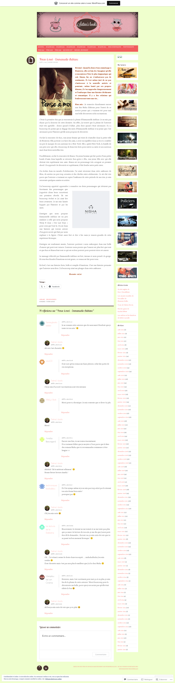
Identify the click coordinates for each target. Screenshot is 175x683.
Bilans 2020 (91, 47)
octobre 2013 (122, 623)
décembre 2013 (123, 615)
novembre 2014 (123, 573)
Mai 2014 (120, 596)
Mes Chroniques (114, 47)
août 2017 (121, 512)
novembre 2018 (123, 455)
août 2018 (121, 467)
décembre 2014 (123, 569)
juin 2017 (120, 520)
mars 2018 (121, 486)
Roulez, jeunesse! (81, 50)
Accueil (41, 47)
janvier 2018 (122, 493)
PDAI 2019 (58, 50)
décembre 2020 (123, 360)
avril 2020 (121, 390)
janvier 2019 (122, 448)
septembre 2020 (123, 371)
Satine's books (53, 62)
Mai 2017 (120, 524)
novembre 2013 (123, 619)
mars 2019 (121, 440)
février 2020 (122, 398)
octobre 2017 (122, 505)
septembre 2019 (123, 417)
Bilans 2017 (60, 47)
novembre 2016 (123, 547)
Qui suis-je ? (67, 50)
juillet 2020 (121, 379)
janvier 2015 (122, 566)
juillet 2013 (121, 634)
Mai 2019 (120, 432)
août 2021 (121, 330)
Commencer (113, 3)
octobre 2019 (122, 413)
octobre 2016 (122, 550)
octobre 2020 (122, 368)
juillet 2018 (121, 470)
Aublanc (42, 299)
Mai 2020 (121, 387)
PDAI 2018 (49, 50)
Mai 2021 (120, 341)
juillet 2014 (121, 588)
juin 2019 (120, 428)
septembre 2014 (123, 581)
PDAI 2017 (41, 50)
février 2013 (122, 646)
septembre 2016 (123, 554)
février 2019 (122, 444)
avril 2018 (121, 482)
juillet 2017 (121, 516)
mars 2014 (121, 604)
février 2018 (122, 489)
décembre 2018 (123, 451)
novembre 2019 (123, 409)
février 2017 (122, 535)
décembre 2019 (123, 406)
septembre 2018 (123, 463)
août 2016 (121, 558)
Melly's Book (51, 399)
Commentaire (100, 654)
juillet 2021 (121, 333)
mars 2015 (121, 562)
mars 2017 (121, 531)
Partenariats (128, 47)
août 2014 (121, 585)
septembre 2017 (123, 508)
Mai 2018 (121, 478)
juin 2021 (120, 337)
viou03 (49, 361)
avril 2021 (121, 345)
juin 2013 (120, 638)
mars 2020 (121, 394)
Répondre (65, 335)
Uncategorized (51, 299)
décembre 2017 (123, 497)
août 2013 (121, 630)
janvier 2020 (122, 402)
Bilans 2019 (81, 47)
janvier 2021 (122, 356)
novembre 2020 (123, 364)
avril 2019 (121, 436)
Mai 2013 (120, 642)
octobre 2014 (122, 577)
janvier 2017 (122, 539)
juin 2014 (120, 592)
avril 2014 (121, 600)
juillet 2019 (121, 425)
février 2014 (122, 607)
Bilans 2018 (71, 47)
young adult (50, 302)
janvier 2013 (122, 649)
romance (42, 302)
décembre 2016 (123, 543)
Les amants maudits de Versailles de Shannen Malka (125, 298)
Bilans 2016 (50, 47)
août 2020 (121, 375)
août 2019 (121, 421)
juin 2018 (121, 474)
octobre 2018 (122, 459)
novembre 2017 (123, 501)
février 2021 (122, 352)
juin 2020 (121, 383)
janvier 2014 (122, 611)
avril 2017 (121, 527)
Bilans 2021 (102, 47)
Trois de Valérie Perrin (125, 305)
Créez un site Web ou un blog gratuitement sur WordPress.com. (95, 667)
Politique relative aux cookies (53, 679)
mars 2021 (121, 349)
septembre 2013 (123, 627)
